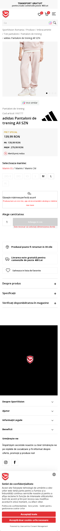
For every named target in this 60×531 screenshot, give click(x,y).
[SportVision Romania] (5, 14)
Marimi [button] (19, 168)
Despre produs (11, 283)
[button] (30, 23)
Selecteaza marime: (14, 163)
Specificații (9, 293)
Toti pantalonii (11, 33)
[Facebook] (15, 462)
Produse (30, 29)
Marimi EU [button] (7, 168)
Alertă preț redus (16, 153)
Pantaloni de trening (31, 33)
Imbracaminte (44, 29)
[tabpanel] (30, 69)
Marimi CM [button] (30, 168)
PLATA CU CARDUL (38, 2)
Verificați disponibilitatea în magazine (25, 303)
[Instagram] (6, 462)
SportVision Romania (13, 29)
